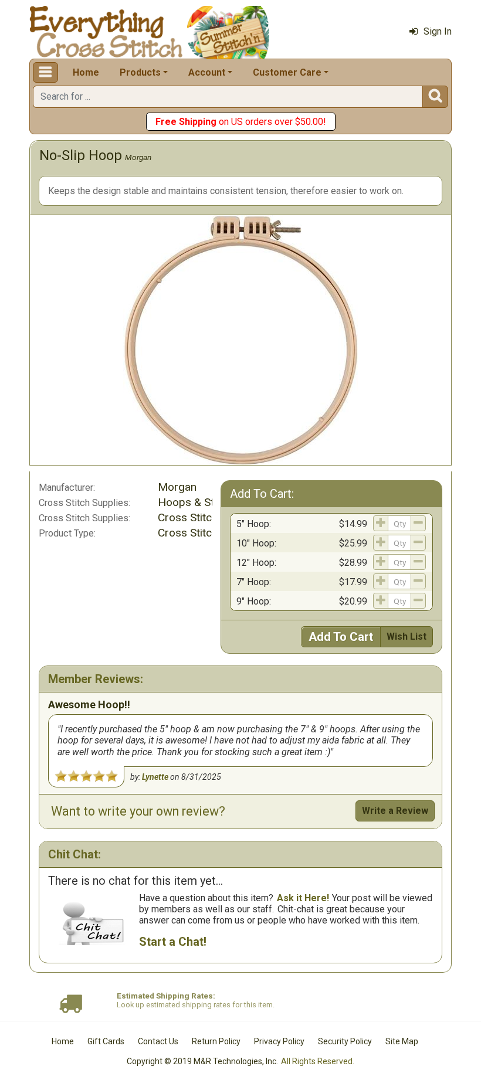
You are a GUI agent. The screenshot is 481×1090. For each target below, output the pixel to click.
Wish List (406, 636)
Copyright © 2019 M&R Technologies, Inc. (202, 1061)
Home (86, 72)
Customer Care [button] (287, 72)
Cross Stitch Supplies (210, 517)
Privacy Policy (279, 1041)
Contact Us (158, 1041)
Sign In (438, 31)
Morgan (138, 157)
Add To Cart (341, 637)
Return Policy (216, 1041)
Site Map (401, 1041)
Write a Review (395, 810)
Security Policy (345, 1041)
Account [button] (206, 72)
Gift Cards (105, 1041)
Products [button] (140, 72)
